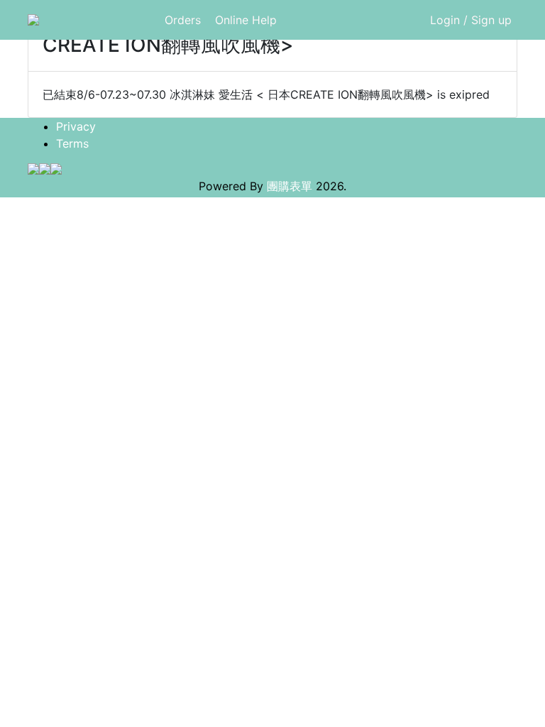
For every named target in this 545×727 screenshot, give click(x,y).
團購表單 (289, 186)
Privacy (76, 126)
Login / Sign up (471, 20)
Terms (72, 143)
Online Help (246, 20)
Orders (183, 20)
